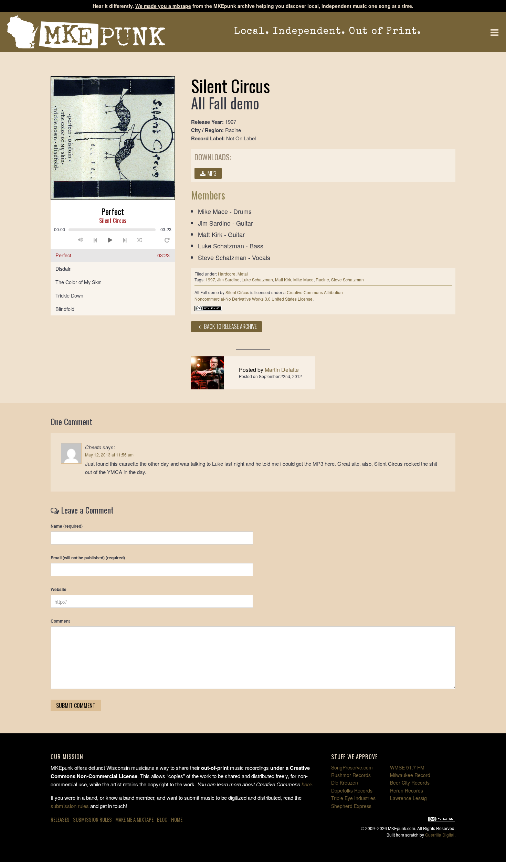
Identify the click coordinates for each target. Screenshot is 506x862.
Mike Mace (303, 279)
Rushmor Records (351, 775)
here (307, 784)
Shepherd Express (351, 805)
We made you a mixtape (163, 5)
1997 (210, 279)
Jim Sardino (228, 279)
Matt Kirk (283, 279)
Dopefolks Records (351, 790)
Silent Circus (237, 292)
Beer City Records (410, 782)
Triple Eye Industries (353, 798)
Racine (322, 279)
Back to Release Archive (230, 326)
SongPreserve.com (352, 767)
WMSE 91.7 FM (407, 767)
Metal (243, 274)
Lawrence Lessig (408, 798)
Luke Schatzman (257, 279)
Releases (60, 819)
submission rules (70, 805)
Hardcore (226, 274)
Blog (162, 819)
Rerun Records (406, 790)
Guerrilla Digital (439, 835)
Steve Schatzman (347, 279)
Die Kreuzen (344, 782)
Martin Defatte (282, 370)
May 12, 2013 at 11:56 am (109, 454)
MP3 (212, 173)
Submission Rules (92, 819)
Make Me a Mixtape (134, 819)
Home (176, 819)
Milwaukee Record (410, 775)
